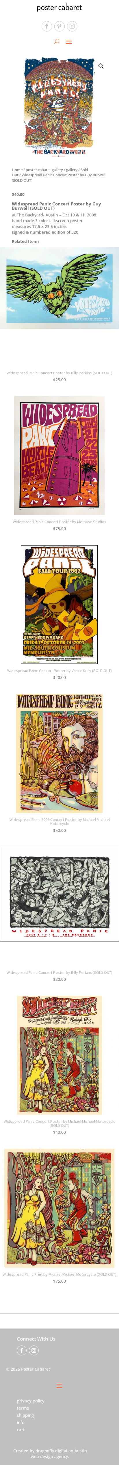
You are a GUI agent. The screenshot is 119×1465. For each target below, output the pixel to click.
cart (21, 1429)
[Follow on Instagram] (72, 26)
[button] (101, 66)
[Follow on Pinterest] (59, 26)
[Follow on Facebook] (47, 26)
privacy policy (30, 1401)
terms (23, 1408)
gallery (71, 169)
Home (17, 169)
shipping (25, 1415)
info (21, 1422)
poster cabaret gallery (44, 169)
